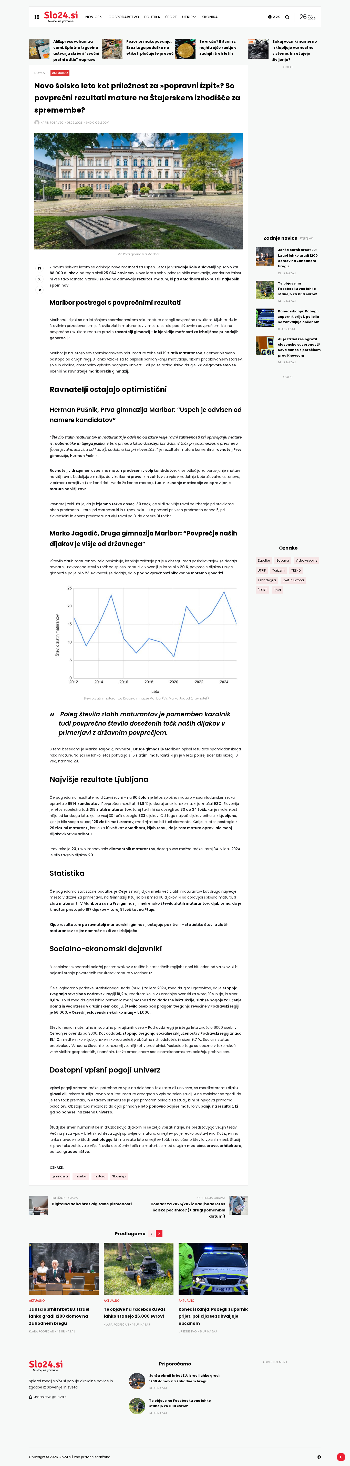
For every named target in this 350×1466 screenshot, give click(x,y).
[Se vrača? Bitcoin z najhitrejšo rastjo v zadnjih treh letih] (185, 49)
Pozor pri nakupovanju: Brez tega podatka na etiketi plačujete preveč (149, 47)
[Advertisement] (288, 147)
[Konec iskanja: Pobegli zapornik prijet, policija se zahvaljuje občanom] (213, 1269)
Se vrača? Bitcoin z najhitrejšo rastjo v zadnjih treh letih (217, 47)
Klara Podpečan (41, 1331)
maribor (81, 1176)
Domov (40, 73)
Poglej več (306, 238)
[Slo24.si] (61, 17)
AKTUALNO (60, 73)
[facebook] (39, 268)
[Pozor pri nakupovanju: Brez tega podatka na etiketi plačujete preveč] (112, 49)
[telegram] (39, 290)
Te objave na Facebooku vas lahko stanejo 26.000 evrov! (297, 289)
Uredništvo (188, 1331)
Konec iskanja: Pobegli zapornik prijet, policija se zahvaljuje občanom (213, 1316)
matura (100, 1176)
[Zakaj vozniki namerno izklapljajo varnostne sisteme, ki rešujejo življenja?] (258, 49)
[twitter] (39, 279)
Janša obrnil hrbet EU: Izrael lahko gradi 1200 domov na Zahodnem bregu (59, 1316)
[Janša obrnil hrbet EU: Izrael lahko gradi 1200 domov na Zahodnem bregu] (64, 1269)
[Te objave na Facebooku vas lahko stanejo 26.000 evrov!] (138, 1269)
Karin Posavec (52, 123)
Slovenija (119, 1176)
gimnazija (60, 1176)
